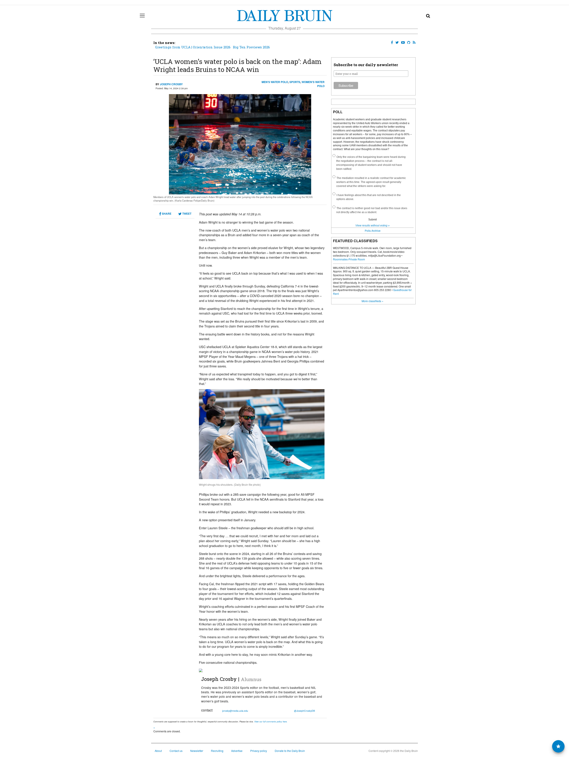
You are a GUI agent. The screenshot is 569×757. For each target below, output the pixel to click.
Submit (372, 219)
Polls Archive (373, 230)
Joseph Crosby (171, 84)
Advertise (236, 751)
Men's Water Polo (275, 82)
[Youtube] (402, 42)
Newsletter (196, 751)
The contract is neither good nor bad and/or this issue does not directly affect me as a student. (371, 210)
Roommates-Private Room (349, 259)
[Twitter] (396, 42)
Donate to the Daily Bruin (290, 751)
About (158, 751)
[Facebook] (391, 42)
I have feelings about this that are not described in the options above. (368, 197)
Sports (294, 82)
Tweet (186, 214)
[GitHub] (407, 42)
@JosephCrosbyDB (304, 710)
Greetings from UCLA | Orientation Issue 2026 (192, 47)
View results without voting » (372, 225)
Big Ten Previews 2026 (251, 47)
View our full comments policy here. (270, 721)
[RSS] (413, 42)
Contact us (176, 751)
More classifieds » (372, 301)
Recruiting (217, 751)
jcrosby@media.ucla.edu (235, 710)
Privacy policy (258, 751)
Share (166, 214)
